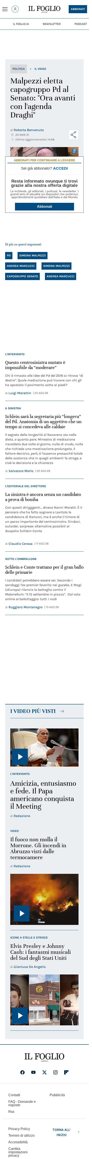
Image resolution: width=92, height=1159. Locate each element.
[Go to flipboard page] (66, 1072)
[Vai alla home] (44, 9)
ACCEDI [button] (60, 168)
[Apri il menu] (5, 9)
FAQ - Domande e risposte (22, 1103)
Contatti (14, 1095)
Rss (11, 1111)
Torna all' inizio (62, 1132)
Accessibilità (18, 1142)
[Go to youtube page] (33, 1072)
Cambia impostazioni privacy (18, 1152)
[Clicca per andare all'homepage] (44, 1057)
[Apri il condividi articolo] (74, 135)
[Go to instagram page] (55, 1072)
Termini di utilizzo (21, 1135)
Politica (18, 69)
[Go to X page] (44, 1072)
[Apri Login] (15, 9)
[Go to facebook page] (22, 1072)
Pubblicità (57, 1095)
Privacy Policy (19, 1129)
